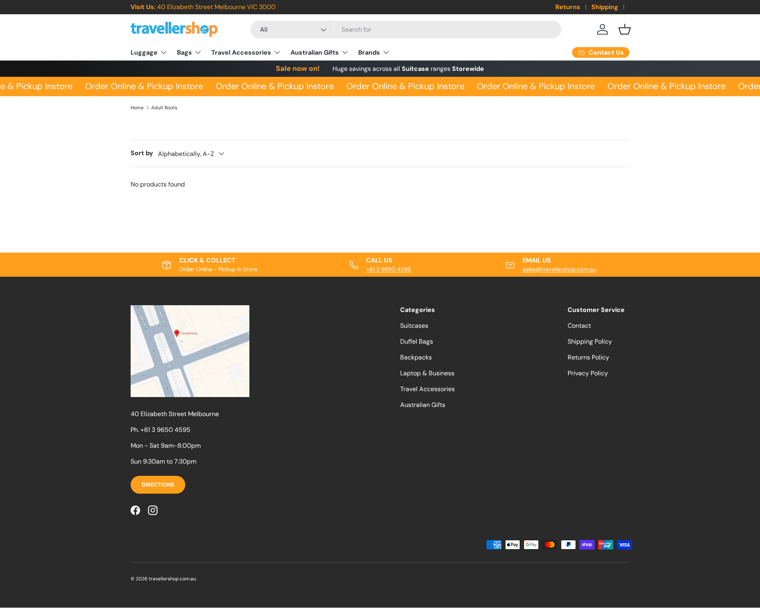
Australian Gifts (315, 52)
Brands (369, 52)
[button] (624, 29)
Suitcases (414, 325)
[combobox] (406, 29)
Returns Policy (588, 357)
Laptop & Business (427, 373)
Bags (184, 52)
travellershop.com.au (172, 579)
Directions (158, 484)
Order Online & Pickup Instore (142, 86)
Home (137, 108)
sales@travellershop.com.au (559, 269)
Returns (567, 7)
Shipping (604, 7)
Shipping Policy (590, 341)
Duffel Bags (416, 341)
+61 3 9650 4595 (388, 269)
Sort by (142, 153)
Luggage (144, 52)
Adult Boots (164, 108)
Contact (579, 325)
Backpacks (416, 357)
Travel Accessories (241, 52)
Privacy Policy (588, 373)
